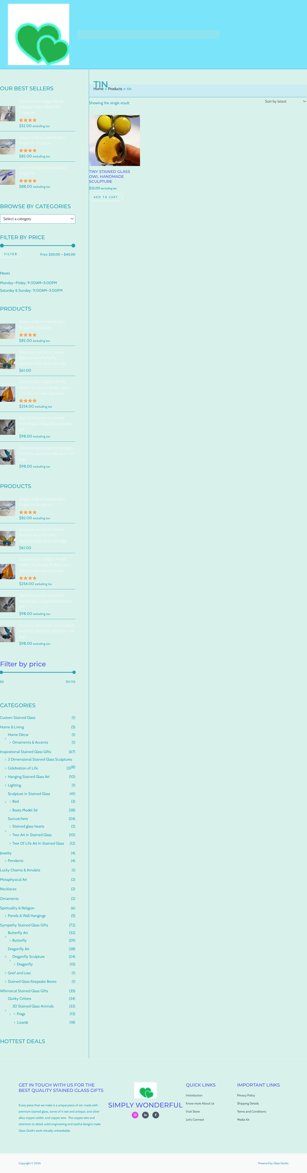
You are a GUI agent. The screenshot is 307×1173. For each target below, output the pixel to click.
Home (85, 35)
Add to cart (106, 197)
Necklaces (8, 889)
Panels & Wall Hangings (27, 915)
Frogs (21, 1014)
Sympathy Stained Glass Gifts (24, 925)
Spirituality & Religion (17, 908)
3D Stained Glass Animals (33, 1006)
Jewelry (6, 853)
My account (160, 35)
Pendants (15, 860)
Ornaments (9, 898)
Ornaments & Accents (30, 742)
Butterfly (19, 940)
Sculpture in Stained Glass (29, 793)
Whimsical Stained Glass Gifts (24, 991)
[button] (106, 34)
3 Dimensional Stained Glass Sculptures (40, 759)
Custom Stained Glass (17, 717)
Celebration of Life (23, 768)
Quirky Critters (19, 998)
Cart (118, 35)
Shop (100, 35)
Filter (10, 254)
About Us (184, 35)
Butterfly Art (18, 932)
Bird (15, 801)
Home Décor (18, 734)
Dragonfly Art (18, 949)
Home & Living (12, 727)
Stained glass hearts (28, 826)
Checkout (136, 35)
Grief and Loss (19, 973)
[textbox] (35, 218)
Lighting (14, 785)
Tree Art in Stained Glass (32, 835)
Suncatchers (18, 818)
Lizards (22, 1022)
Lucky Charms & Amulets (20, 870)
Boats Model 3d (24, 810)
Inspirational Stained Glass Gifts (25, 751)
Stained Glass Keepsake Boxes (32, 981)
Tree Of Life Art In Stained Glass (38, 843)
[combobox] (37, 219)
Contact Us (207, 35)
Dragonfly (25, 964)
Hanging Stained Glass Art (29, 776)
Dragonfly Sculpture (28, 956)
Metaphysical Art (13, 879)
